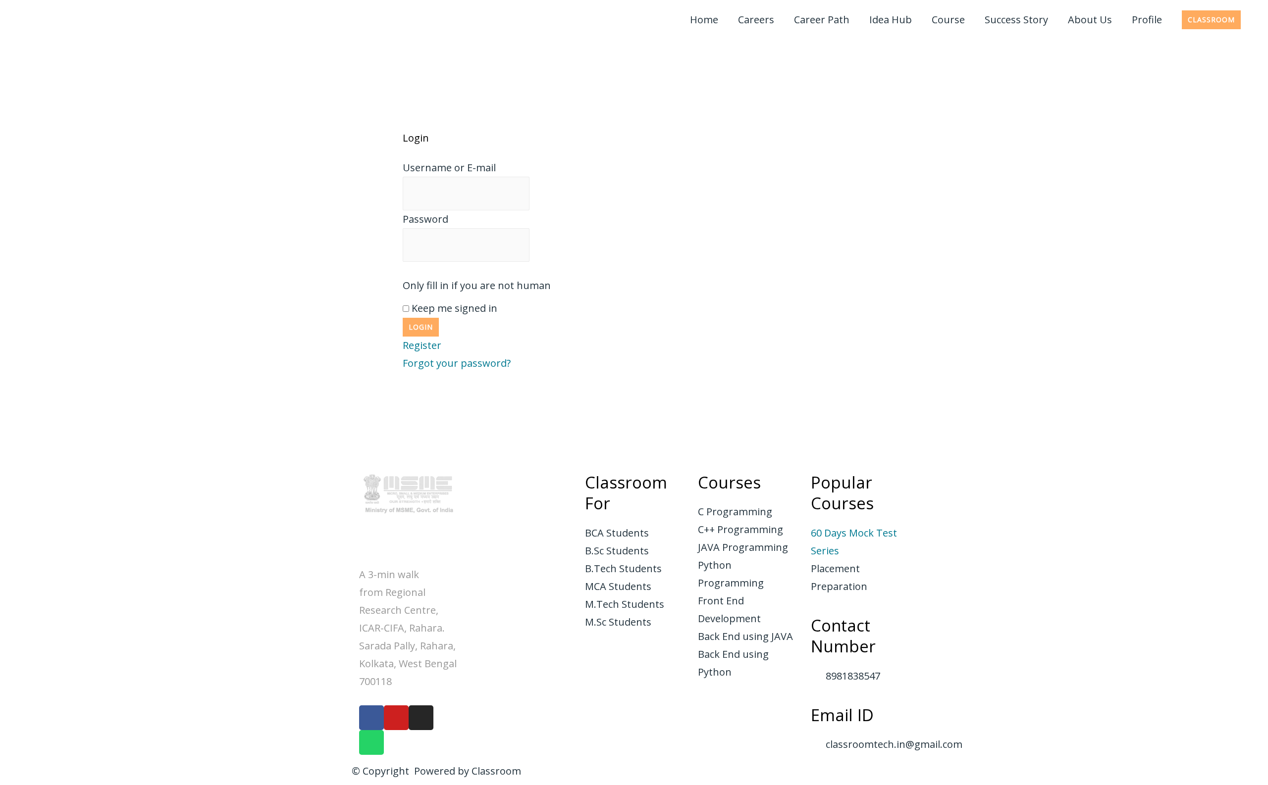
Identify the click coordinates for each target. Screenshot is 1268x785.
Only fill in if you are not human (477, 285)
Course (948, 19)
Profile (1147, 19)
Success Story (1016, 19)
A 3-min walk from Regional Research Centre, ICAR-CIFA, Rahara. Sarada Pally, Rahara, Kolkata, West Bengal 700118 (408, 628)
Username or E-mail (449, 167)
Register (422, 345)
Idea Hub (890, 19)
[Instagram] (421, 717)
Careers (756, 19)
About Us (1090, 19)
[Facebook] (371, 717)
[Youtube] (396, 717)
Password (425, 219)
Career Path (821, 19)
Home (704, 19)
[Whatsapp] (371, 742)
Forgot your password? (457, 363)
